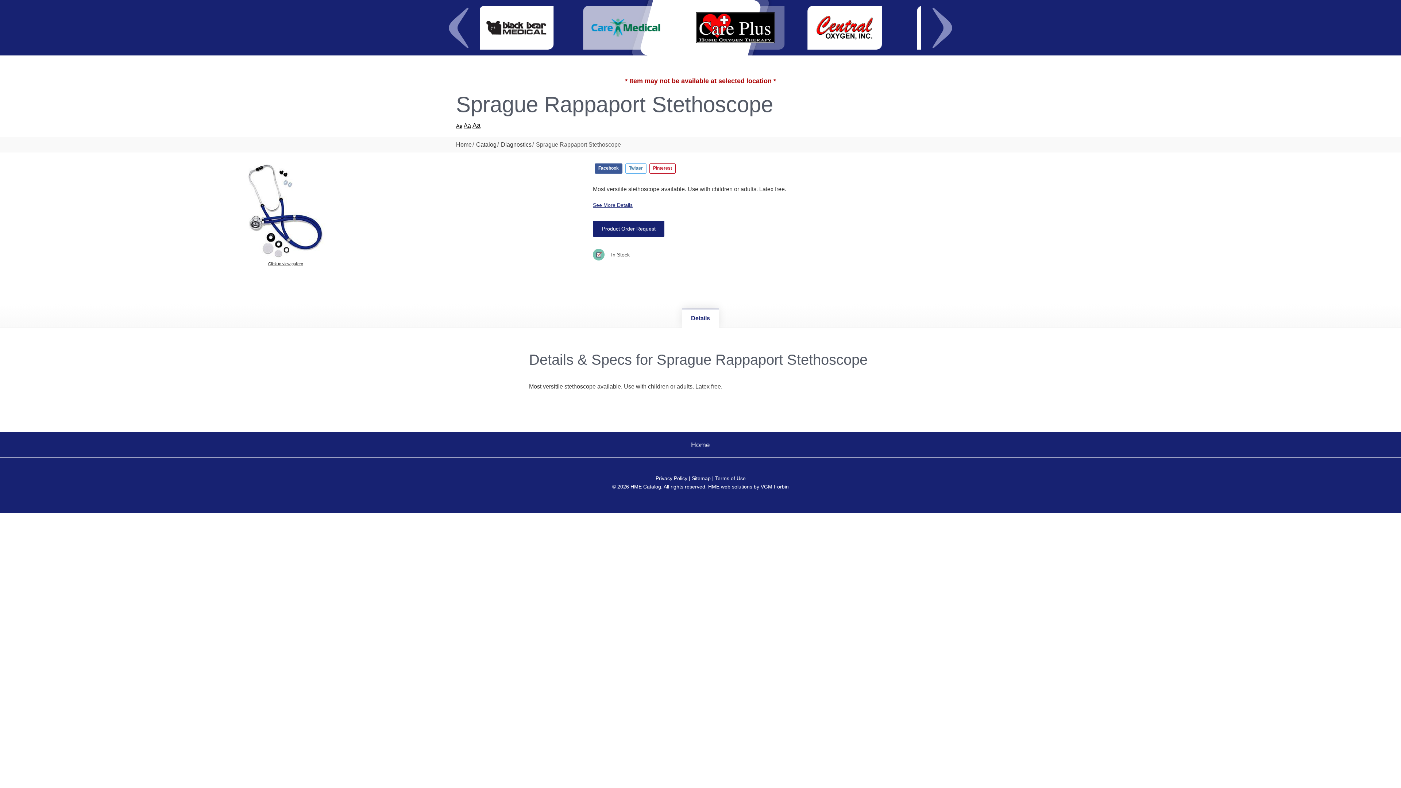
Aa (459, 126)
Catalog (486, 145)
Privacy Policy (671, 478)
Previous (458, 27)
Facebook (608, 168)
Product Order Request (629, 229)
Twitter (636, 168)
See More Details (613, 205)
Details (700, 318)
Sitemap (701, 478)
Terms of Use (730, 478)
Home (464, 145)
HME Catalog (645, 487)
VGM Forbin (775, 487)
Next (942, 27)
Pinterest (662, 168)
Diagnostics (516, 145)
